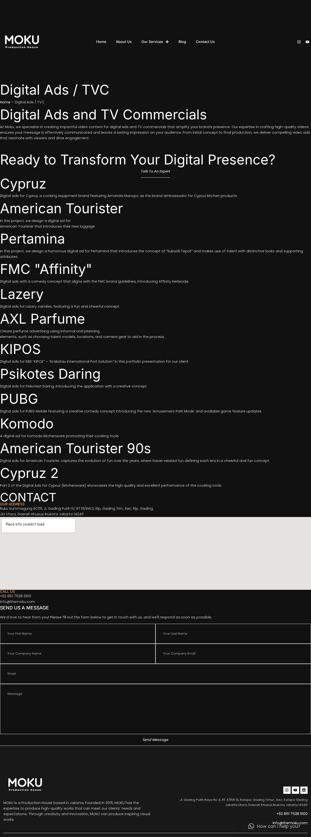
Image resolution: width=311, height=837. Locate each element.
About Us (124, 42)
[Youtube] (307, 42)
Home (101, 42)
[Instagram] (298, 42)
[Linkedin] (304, 790)
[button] (274, 826)
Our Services (152, 42)
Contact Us (205, 42)
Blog (182, 42)
